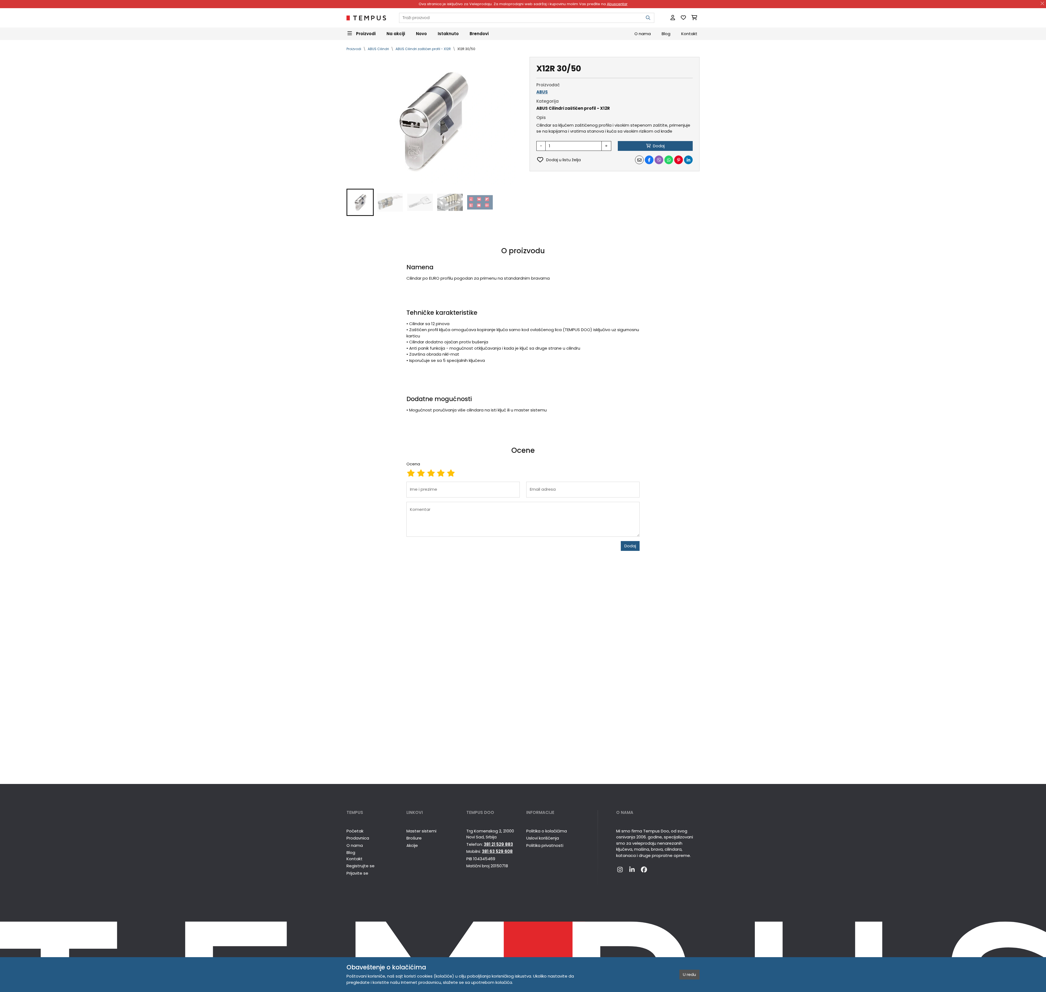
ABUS (542, 92)
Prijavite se (357, 873)
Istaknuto (448, 33)
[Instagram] (620, 869)
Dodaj (630, 546)
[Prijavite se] (672, 18)
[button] (360, 202)
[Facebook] (644, 869)
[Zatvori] (1042, 3)
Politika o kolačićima (546, 831)
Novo (421, 33)
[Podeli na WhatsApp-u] (668, 159)
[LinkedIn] (632, 869)
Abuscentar (617, 4)
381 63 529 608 (497, 851)
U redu (689, 974)
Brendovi (479, 33)
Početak (354, 831)
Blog (666, 33)
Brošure (414, 838)
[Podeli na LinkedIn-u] (688, 159)
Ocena (413, 464)
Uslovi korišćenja (542, 838)
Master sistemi (421, 831)
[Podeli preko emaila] (639, 159)
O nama (642, 33)
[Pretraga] (648, 18)
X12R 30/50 (466, 49)
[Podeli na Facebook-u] (649, 159)
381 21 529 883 (498, 844)
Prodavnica (357, 838)
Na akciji (396, 33)
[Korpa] (694, 18)
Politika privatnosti (544, 845)
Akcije (412, 845)
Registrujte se (360, 866)
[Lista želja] (683, 18)
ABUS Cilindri (378, 49)
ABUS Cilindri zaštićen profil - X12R (423, 49)
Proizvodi (353, 49)
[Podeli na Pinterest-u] (678, 159)
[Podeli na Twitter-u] (659, 159)
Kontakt (689, 33)
